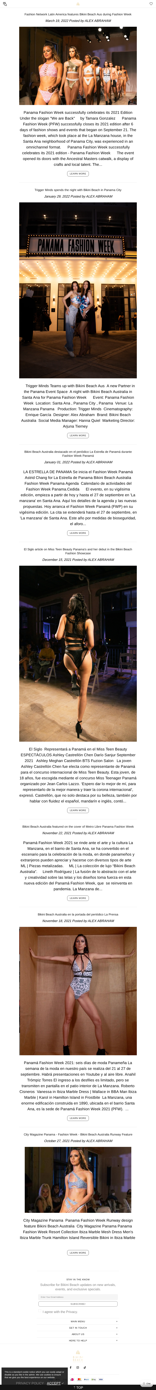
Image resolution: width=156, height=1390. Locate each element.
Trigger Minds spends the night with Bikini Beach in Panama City (78, 190)
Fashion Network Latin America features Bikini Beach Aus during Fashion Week (78, 14)
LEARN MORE (78, 173)
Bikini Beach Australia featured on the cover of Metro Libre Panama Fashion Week (78, 826)
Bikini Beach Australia (78, 3)
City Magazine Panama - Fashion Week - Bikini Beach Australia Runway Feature (78, 1134)
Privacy (71, 1312)
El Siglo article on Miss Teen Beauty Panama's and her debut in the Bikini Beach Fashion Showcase (78, 551)
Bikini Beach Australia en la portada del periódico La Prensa (78, 914)
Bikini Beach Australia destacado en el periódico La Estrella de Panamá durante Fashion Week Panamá (78, 453)
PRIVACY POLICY (30, 1383)
